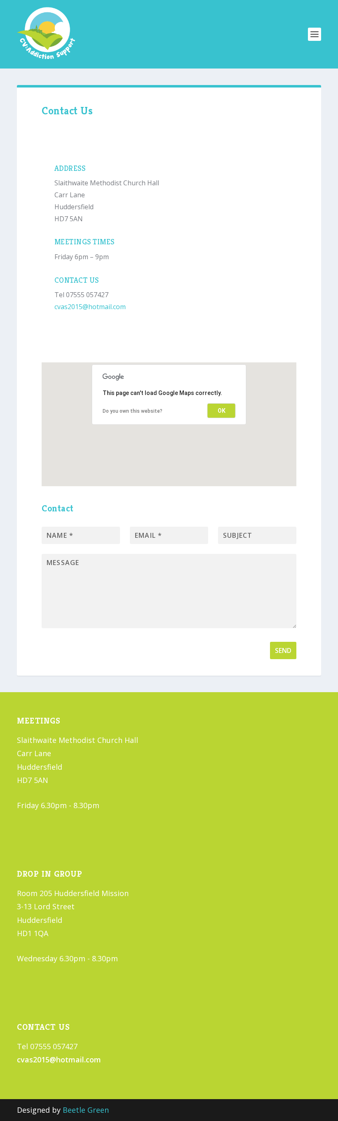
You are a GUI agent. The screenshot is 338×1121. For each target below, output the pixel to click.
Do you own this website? (132, 411)
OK (221, 410)
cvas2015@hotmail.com (90, 306)
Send (283, 650)
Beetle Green (86, 1110)
